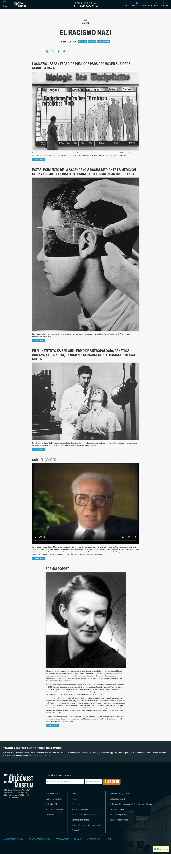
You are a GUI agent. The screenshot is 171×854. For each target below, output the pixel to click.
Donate (50, 814)
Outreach (75, 830)
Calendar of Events (54, 804)
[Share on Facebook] (58, 51)
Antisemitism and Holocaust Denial (86, 825)
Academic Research (79, 809)
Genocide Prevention (80, 820)
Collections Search (117, 799)
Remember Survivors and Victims (85, 814)
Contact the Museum (39, 839)
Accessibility (93, 839)
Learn (73, 794)
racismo (92, 42)
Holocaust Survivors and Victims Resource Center (131, 804)
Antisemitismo (103, 42)
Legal (108, 839)
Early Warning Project (119, 820)
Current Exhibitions (54, 799)
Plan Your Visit (52, 794)
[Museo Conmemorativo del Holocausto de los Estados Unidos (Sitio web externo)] (20, 4)
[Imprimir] (47, 51)
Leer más (38, 159)
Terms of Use (62, 839)
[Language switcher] (64, 51)
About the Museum (13, 839)
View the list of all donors (40, 755)
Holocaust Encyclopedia (120, 794)
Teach (74, 799)
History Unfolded (117, 809)
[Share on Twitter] (52, 51)
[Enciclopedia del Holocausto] (85, 4)
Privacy (78, 839)
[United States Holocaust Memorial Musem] (18, 781)
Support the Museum (54, 809)
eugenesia (82, 42)
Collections (76, 804)
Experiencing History (119, 814)
